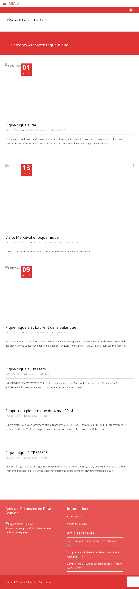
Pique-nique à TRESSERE (26, 452)
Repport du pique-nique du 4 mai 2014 (39, 410)
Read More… (13, 149)
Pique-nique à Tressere (25, 368)
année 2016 (30, 130)
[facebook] (131, 11)
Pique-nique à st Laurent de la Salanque (40, 327)
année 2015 (38, 242)
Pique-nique (42, 130)
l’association (75, 516)
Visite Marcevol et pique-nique (32, 237)
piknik (76, 242)
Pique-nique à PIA (20, 124)
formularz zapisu (78, 523)
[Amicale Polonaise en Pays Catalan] (25, 20)
